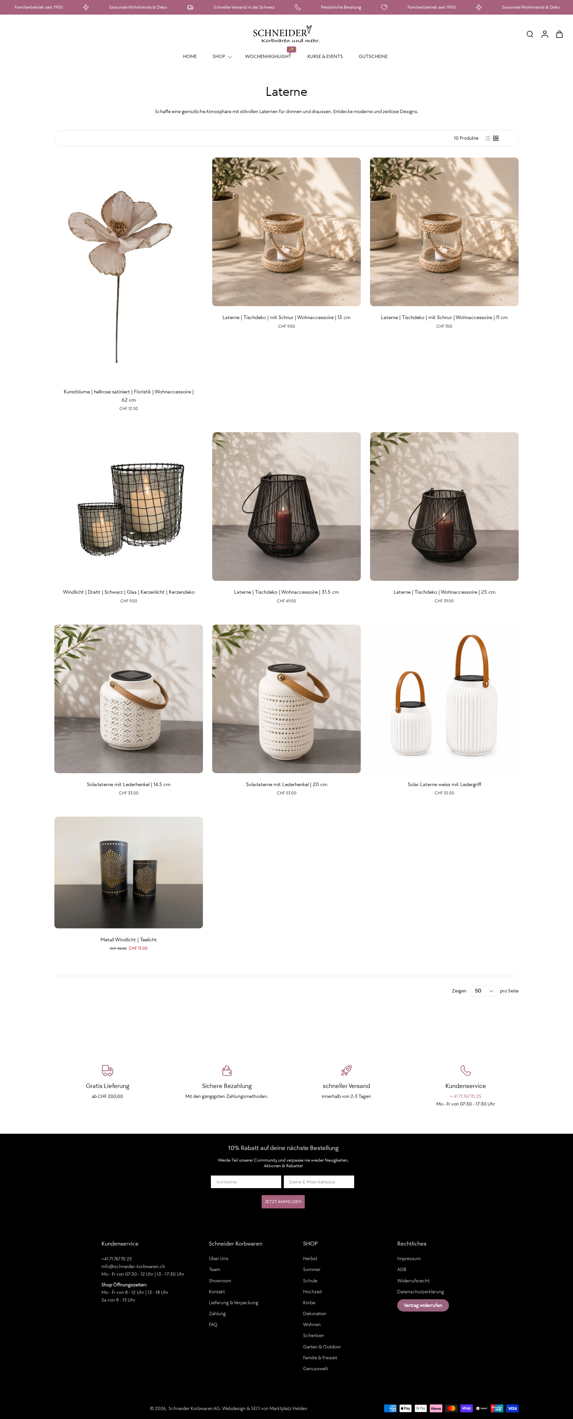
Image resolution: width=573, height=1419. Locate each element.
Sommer (312, 1270)
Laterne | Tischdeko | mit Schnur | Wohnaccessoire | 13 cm (286, 317)
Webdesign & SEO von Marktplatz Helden (264, 1408)
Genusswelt (315, 1369)
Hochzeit (312, 1292)
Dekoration (314, 1314)
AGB (401, 1270)
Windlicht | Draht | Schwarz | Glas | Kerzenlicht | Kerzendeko (129, 592)
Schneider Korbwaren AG (194, 1408)
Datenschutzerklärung (420, 1292)
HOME (190, 56)
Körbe (309, 1303)
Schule (310, 1281)
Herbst (310, 1259)
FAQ (213, 1325)
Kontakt (217, 1292)
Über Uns (218, 1259)
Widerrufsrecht (413, 1281)
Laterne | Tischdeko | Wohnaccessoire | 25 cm (444, 592)
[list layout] (488, 138)
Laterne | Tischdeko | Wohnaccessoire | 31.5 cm (286, 592)
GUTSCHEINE (373, 56)
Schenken (313, 1336)
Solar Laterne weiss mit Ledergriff (444, 784)
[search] (530, 33)
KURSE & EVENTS (325, 56)
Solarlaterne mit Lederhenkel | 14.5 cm (128, 784)
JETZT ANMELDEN (283, 1201)
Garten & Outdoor (322, 1347)
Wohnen (312, 1325)
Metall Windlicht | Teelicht (128, 939)
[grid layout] (496, 138)
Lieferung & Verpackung (233, 1303)
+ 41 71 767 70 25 (465, 1096)
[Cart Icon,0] (559, 34)
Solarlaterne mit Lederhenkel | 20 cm (286, 784)
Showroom (220, 1281)
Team (214, 1270)
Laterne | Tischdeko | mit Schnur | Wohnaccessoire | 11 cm (444, 317)
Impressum (409, 1259)
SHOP (219, 56)
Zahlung (217, 1314)
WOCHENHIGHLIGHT (268, 56)
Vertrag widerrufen (423, 1305)
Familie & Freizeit (320, 1358)
